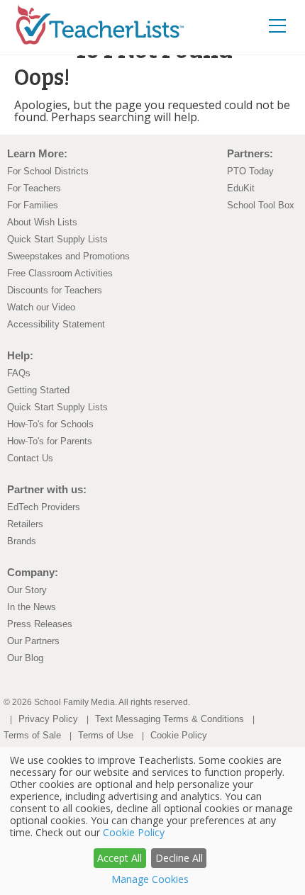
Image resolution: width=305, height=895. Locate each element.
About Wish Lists (42, 222)
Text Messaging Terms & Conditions (169, 719)
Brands (21, 541)
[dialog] (152, 821)
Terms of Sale (32, 735)
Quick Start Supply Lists (57, 239)
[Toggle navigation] (277, 25)
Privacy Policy (48, 719)
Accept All (119, 858)
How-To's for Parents (49, 441)
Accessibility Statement (56, 324)
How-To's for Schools (50, 424)
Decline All (179, 858)
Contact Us (30, 458)
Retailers (25, 524)
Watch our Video (41, 307)
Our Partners (33, 641)
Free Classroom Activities (60, 273)
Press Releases (39, 624)
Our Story (27, 590)
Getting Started (38, 390)
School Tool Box (260, 205)
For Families (32, 205)
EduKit (241, 188)
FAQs (18, 373)
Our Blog (25, 658)
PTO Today (250, 171)
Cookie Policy (178, 735)
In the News (31, 607)
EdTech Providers (43, 507)
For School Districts (48, 171)
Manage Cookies (150, 879)
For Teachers (34, 188)
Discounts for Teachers (54, 290)
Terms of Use (105, 735)
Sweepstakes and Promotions (68, 256)
